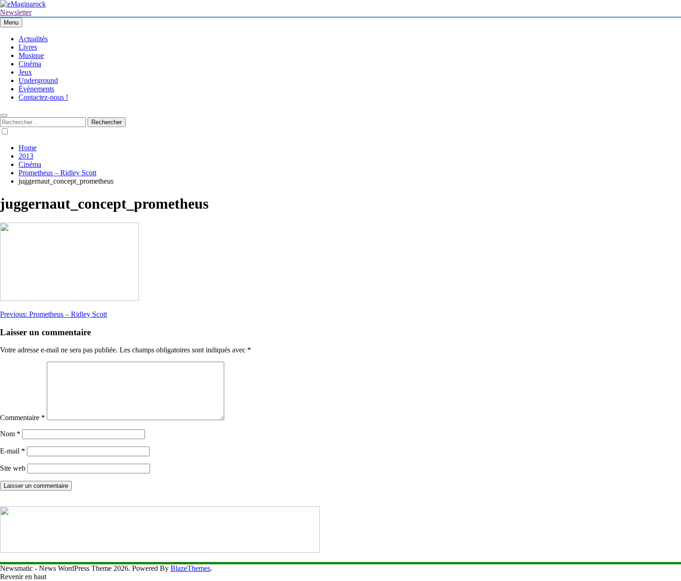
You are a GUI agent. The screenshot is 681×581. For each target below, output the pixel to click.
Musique (31, 55)
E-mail (12, 451)
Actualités (33, 39)
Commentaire (22, 417)
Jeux (25, 72)
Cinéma (30, 64)
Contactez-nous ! (43, 97)
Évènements (36, 89)
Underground (38, 80)
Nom (10, 434)
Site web (12, 468)
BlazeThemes (190, 568)
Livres (28, 47)
